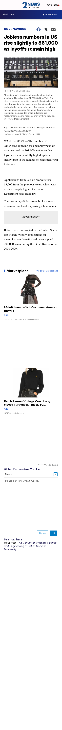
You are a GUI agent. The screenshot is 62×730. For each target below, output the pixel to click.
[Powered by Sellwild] (53, 465)
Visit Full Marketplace (47, 271)
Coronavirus (15, 29)
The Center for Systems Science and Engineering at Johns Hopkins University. (30, 546)
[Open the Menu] (5, 5)
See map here (13, 539)
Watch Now (52, 5)
